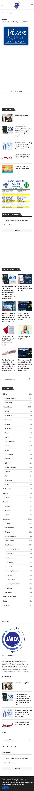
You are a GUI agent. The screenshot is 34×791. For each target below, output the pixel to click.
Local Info (17, 519)
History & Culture (19, 571)
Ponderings (18, 402)
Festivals (19, 562)
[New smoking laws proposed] (25, 329)
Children (18, 523)
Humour (17, 493)
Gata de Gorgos (18, 441)
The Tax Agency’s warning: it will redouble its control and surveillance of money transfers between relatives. (8, 365)
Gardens (19, 566)
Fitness (18, 510)
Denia (18, 437)
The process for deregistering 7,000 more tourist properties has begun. (8, 341)
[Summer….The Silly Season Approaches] (7, 169)
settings (21, 784)
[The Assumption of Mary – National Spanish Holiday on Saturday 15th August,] (7, 145)
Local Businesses (18, 536)
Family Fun (19, 558)
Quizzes (18, 497)
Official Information (17, 597)
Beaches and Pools (19, 549)
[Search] (32, 4)
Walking (19, 588)
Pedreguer (18, 480)
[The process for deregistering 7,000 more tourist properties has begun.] (9, 329)
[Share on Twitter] (17, 91)
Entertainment (18, 528)
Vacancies (17, 605)
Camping (19, 553)
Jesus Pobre (18, 454)
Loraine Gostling (13, 22)
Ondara (18, 471)
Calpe (18, 433)
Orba (18, 476)
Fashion (18, 506)
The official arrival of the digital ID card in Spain (25, 288)
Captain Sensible (18, 398)
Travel (18, 515)
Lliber (18, 463)
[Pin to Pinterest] (19, 91)
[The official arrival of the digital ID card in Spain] (25, 279)
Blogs (17, 394)
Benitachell (18, 428)
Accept (5, 788)
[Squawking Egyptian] (7, 118)
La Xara (18, 459)
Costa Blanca (17, 407)
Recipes (17, 601)
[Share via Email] (21, 91)
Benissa (18, 424)
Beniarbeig (18, 415)
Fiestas (18, 532)
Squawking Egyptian (22, 115)
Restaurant (18, 592)
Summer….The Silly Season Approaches (22, 167)
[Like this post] (13, 91)
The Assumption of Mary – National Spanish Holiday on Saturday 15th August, (23, 146)
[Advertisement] (17, 69)
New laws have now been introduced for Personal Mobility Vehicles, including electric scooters (9, 317)
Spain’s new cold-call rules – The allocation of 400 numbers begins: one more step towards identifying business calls (9, 292)
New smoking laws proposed (24, 338)
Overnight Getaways (19, 584)
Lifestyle (17, 502)
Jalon (18, 446)
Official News (18, 540)
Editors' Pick (17, 489)
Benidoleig (18, 420)
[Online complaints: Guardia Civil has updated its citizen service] (25, 306)
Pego (18, 484)
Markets (19, 575)
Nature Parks (19, 579)
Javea (18, 450)
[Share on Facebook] (15, 91)
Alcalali (18, 411)
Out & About (18, 545)
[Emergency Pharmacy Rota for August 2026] (7, 157)
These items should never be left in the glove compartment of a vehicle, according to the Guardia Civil (25, 365)
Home (3, 13)
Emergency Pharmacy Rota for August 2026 (22, 156)
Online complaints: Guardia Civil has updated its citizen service (24, 316)
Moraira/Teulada (18, 467)
